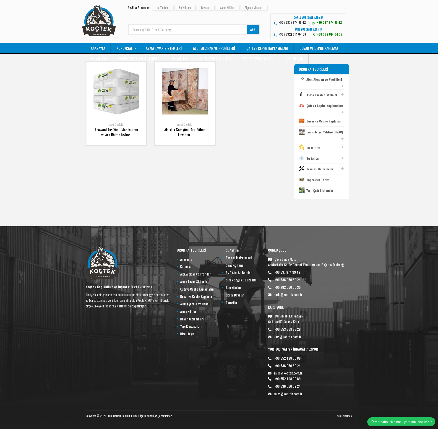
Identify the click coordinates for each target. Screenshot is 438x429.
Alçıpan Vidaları (254, 7)
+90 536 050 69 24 (287, 279)
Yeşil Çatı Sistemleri (320, 190)
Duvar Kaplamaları (191, 318)
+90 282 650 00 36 (287, 287)
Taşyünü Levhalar (116, 124)
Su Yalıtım (313, 158)
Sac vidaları (233, 287)
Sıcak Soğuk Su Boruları (241, 279)
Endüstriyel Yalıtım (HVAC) (139, 59)
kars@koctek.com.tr (287, 336)
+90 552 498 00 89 (287, 358)
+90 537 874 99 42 (287, 272)
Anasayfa (98, 48)
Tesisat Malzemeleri (258, 59)
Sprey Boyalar (235, 294)
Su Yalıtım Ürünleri (215, 59)
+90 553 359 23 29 (287, 329)
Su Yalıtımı (185, 7)
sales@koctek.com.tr (288, 372)
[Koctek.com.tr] (99, 34)
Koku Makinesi (344, 416)
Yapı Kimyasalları (190, 326)
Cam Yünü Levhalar (185, 124)
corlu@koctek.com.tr (288, 294)
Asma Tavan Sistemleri (164, 48)
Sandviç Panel (235, 265)
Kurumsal (125, 48)
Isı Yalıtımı (163, 7)
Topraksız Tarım (317, 179)
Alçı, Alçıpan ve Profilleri (214, 48)
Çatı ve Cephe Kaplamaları (267, 48)
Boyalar (205, 7)
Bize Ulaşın (294, 59)
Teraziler (231, 302)
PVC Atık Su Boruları (239, 272)
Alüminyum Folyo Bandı (194, 303)
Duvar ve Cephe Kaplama (319, 48)
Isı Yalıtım (99, 59)
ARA (252, 29)
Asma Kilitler (227, 7)
